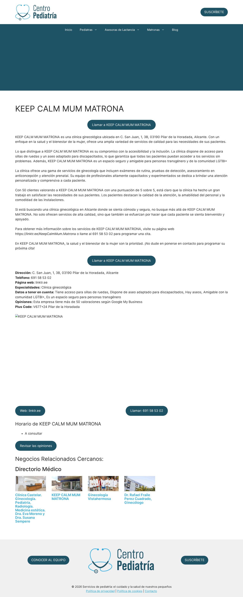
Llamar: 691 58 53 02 (146, 411)
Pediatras (86, 30)
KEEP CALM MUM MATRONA (66, 497)
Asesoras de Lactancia (120, 30)
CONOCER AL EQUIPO (48, 560)
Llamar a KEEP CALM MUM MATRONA (121, 125)
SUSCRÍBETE (214, 12)
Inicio (68, 30)
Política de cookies (129, 591)
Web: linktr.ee (30, 411)
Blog (175, 30)
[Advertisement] (121, 64)
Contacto (151, 591)
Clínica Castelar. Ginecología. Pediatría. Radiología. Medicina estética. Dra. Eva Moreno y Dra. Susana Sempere (30, 508)
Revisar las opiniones (36, 446)
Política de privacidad (100, 591)
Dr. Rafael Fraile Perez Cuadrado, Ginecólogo (138, 498)
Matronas (153, 30)
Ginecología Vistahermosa (99, 497)
